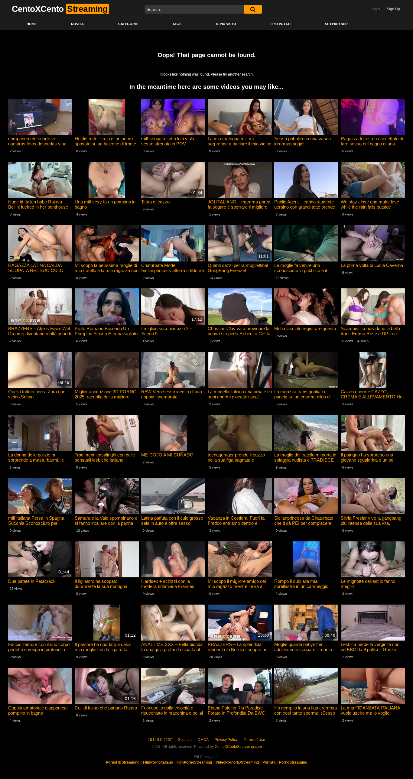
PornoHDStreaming (122, 762)
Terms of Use (254, 740)
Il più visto (226, 24)
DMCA (203, 740)
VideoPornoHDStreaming (237, 762)
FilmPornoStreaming (194, 762)
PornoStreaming (293, 762)
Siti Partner (336, 24)
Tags (176, 24)
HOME (32, 24)
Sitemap (185, 740)
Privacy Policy (226, 740)
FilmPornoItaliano (158, 762)
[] (253, 9)
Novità (77, 24)
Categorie (128, 24)
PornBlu (269, 762)
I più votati (281, 24)
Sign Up (393, 9)
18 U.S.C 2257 (160, 740)
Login (375, 9)
